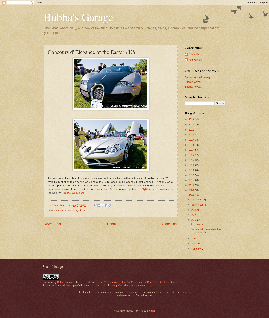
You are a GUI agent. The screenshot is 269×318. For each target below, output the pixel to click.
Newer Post (52, 224)
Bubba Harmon (196, 54)
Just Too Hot (197, 224)
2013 (192, 170)
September (197, 204)
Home (111, 224)
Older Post (170, 224)
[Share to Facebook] (106, 205)
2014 (192, 165)
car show (61, 210)
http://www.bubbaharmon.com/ (129, 285)
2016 (192, 155)
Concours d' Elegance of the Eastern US (206, 230)
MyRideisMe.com (152, 189)
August (195, 210)
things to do (79, 210)
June (194, 220)
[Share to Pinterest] (109, 205)
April (194, 243)
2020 (192, 134)
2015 (192, 160)
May (194, 238)
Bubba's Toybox (193, 86)
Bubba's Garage (78, 17)
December (197, 199)
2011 (192, 180)
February (196, 248)
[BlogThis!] (99, 205)
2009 (192, 190)
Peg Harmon (195, 59)
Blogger (151, 310)
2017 (192, 149)
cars (69, 210)
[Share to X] (102, 205)
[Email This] (96, 205)
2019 (192, 139)
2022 (192, 124)
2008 (192, 195)
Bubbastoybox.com (73, 192)
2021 (192, 129)
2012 (192, 175)
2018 (192, 145)
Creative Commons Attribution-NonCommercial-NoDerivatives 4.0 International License (140, 282)
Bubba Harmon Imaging (197, 77)
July (194, 214)
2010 (192, 185)
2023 (192, 119)
